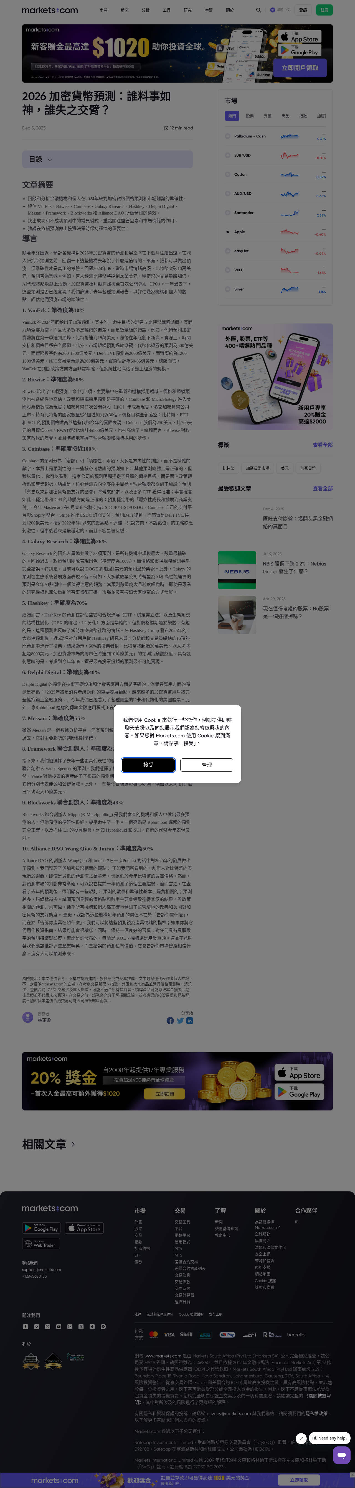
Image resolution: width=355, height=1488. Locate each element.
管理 (207, 765)
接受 (148, 765)
